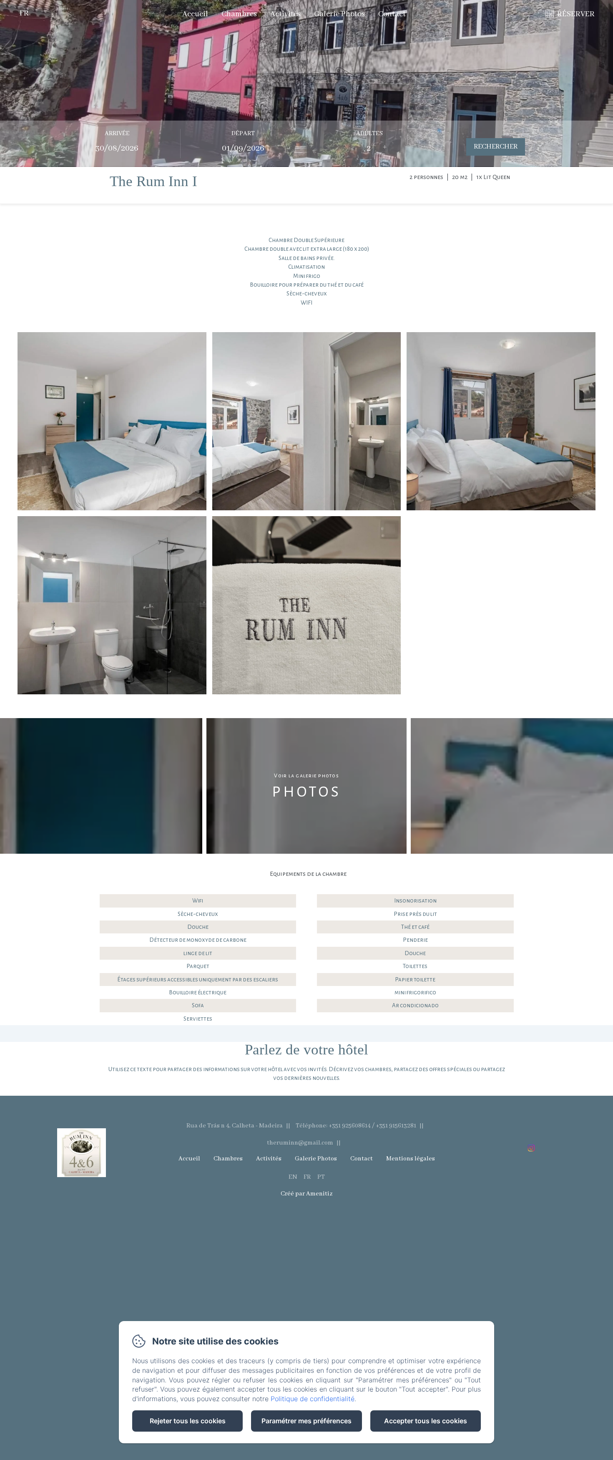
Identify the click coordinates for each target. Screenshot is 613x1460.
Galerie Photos (339, 14)
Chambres (239, 14)
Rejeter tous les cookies (188, 1421)
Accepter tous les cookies (425, 1421)
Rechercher (496, 146)
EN (293, 1177)
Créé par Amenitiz (307, 1193)
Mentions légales (410, 1158)
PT (321, 1177)
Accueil (195, 14)
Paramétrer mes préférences (306, 1421)
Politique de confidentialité (312, 1398)
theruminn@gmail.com (300, 1143)
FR (307, 1177)
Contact (392, 14)
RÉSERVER (576, 14)
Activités (285, 14)
